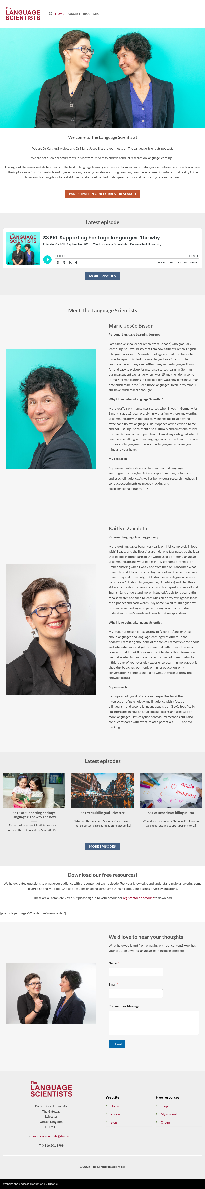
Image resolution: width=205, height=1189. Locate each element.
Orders (166, 1122)
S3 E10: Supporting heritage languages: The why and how (34, 815)
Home (59, 13)
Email (113, 984)
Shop (97, 13)
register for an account (138, 898)
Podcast (73, 13)
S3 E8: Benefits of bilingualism (171, 813)
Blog (86, 13)
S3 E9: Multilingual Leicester (103, 813)
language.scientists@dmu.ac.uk (53, 1136)
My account (169, 1114)
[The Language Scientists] (23, 13)
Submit (117, 1044)
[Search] (50, 14)
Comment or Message (124, 1006)
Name (114, 963)
